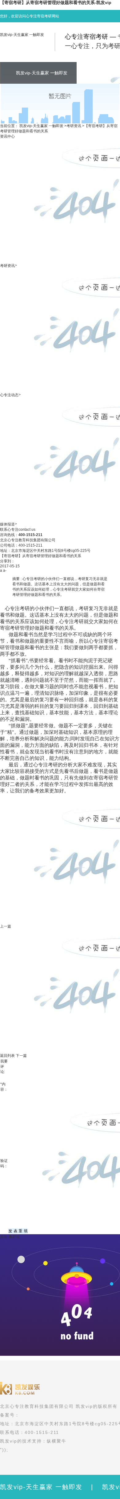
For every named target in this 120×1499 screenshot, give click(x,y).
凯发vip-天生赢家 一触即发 (22, 35)
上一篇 (5, 926)
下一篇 (21, 1055)
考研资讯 (73, 126)
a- (4, 570)
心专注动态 (9, 395)
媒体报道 (7, 524)
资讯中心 (7, 136)
